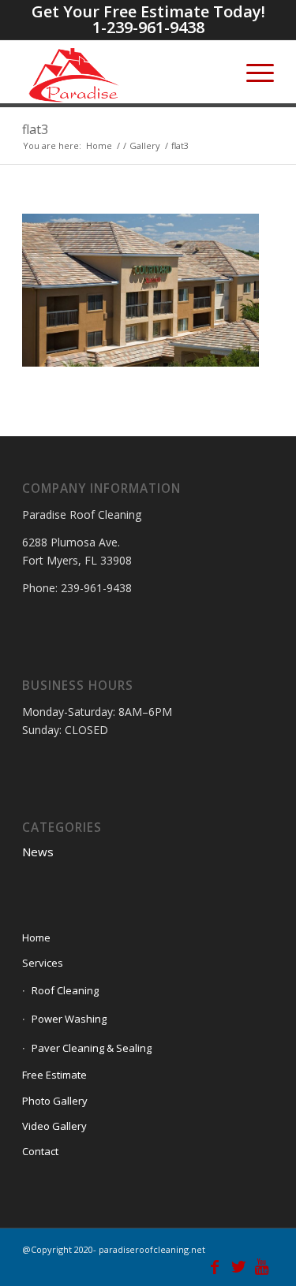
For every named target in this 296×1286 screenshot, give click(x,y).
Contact (40, 1151)
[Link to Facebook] (215, 1266)
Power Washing (69, 1019)
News (38, 851)
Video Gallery (54, 1126)
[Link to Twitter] (238, 1266)
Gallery (144, 145)
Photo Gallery (55, 1101)
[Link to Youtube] (262, 1266)
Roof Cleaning (65, 990)
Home (99, 145)
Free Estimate (54, 1075)
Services (42, 963)
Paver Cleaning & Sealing (92, 1048)
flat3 (35, 129)
